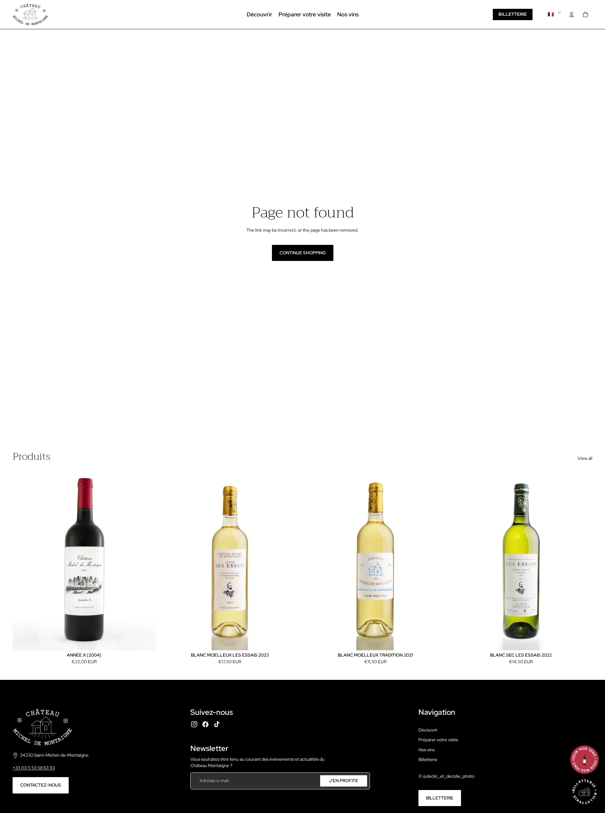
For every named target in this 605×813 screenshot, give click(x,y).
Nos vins (426, 750)
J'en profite (343, 780)
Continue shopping (302, 253)
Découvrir (428, 730)
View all (585, 458)
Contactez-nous (40, 785)
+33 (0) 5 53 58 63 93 (34, 768)
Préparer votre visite (438, 739)
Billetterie (512, 14)
